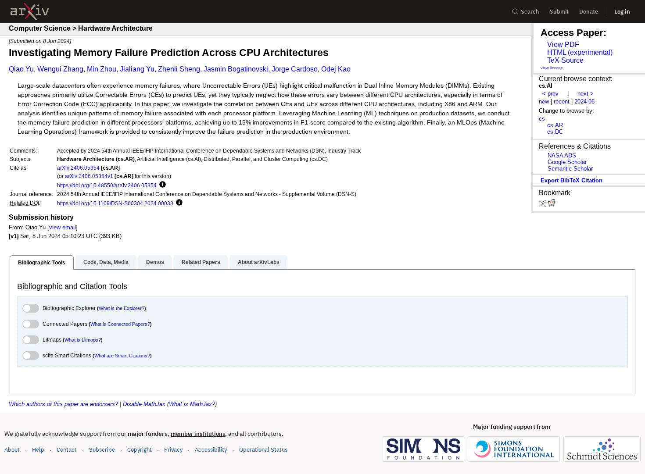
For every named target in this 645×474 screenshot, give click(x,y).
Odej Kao (336, 69)
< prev (550, 93)
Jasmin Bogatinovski (236, 69)
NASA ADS (562, 155)
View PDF (563, 44)
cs (542, 118)
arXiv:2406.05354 (78, 168)
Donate (588, 11)
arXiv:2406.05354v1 (89, 176)
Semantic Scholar (570, 168)
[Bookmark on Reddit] (551, 205)
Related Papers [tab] (201, 262)
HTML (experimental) (580, 52)
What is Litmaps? (82, 339)
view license (552, 68)
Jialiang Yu (137, 69)
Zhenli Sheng (179, 69)
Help (38, 449)
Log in (622, 11)
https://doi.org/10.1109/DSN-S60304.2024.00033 (115, 203)
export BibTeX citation (571, 180)
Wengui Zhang (60, 69)
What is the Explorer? (121, 308)
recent (562, 101)
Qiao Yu (21, 69)
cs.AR (555, 125)
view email (62, 227)
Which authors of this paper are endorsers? (63, 404)
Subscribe (102, 449)
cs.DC (555, 131)
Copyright (139, 449)
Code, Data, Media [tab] (106, 262)
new (544, 101)
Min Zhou (101, 69)
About (12, 449)
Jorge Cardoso (295, 69)
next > (585, 93)
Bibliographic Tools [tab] (41, 263)
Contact (67, 449)
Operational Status (263, 449)
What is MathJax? (192, 404)
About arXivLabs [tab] (259, 262)
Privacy (173, 449)
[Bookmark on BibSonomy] (543, 205)
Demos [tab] (155, 262)
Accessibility (211, 449)
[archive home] (30, 11)
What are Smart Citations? (122, 355)
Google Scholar (567, 162)
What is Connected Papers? (120, 324)
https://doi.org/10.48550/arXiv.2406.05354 (107, 185)
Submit (559, 11)
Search (530, 11)
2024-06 (584, 101)
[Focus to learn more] (161, 185)
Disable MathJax (144, 404)
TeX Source (565, 60)
